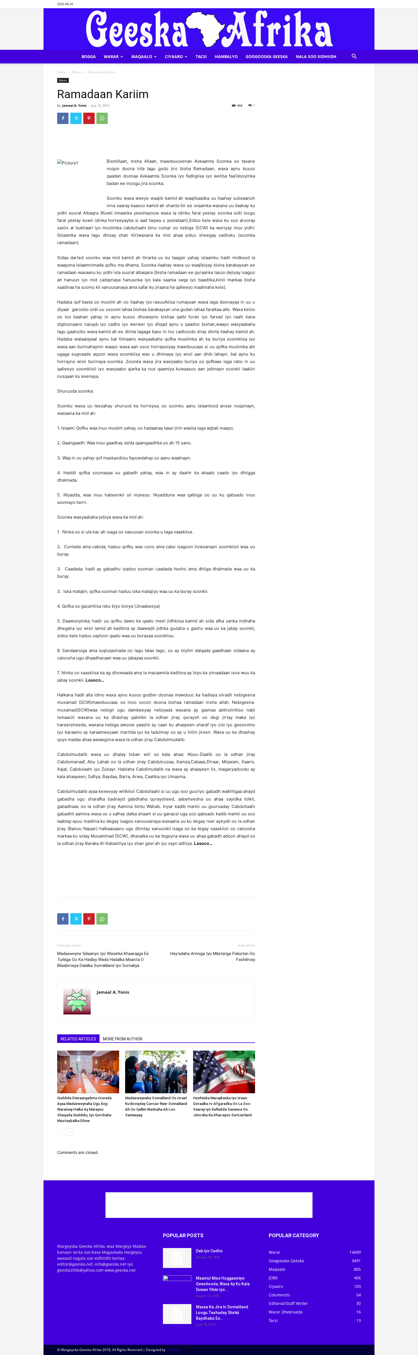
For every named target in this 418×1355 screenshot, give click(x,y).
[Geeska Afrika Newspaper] (209, 29)
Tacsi (201, 56)
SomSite (172, 1349)
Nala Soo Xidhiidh (316, 56)
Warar (111, 56)
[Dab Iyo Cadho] (177, 1258)
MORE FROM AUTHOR (122, 1039)
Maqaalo (141, 56)
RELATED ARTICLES (78, 1039)
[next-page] (69, 1132)
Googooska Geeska (267, 56)
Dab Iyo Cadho (209, 1251)
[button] (354, 57)
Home (62, 72)
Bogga (89, 56)
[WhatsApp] (102, 118)
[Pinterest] (89, 118)
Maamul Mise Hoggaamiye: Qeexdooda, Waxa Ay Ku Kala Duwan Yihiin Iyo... (223, 1284)
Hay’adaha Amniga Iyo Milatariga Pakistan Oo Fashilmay (212, 956)
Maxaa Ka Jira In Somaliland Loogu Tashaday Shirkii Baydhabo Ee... (222, 1313)
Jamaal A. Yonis (74, 105)
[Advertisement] (156, 143)
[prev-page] (60, 1132)
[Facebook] (63, 118)
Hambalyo (226, 56)
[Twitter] (76, 118)
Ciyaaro (174, 56)
